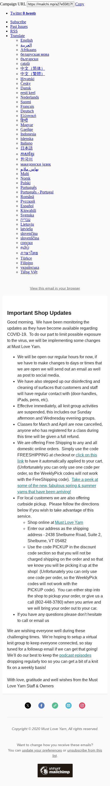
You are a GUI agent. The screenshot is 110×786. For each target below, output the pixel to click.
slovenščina (29, 238)
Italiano (26, 143)
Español (27, 206)
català (25, 63)
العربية (26, 45)
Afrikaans (28, 50)
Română (27, 196)
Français (27, 106)
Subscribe (18, 22)
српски (26, 242)
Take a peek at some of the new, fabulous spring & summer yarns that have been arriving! (57, 485)
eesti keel (27, 92)
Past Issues (19, 26)
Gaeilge (26, 129)
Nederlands (29, 97)
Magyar (26, 125)
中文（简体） (32, 68)
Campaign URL (13, 4)
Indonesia (28, 134)
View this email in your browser (55, 288)
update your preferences (42, 750)
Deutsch (27, 111)
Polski (25, 183)
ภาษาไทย (29, 253)
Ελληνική (28, 115)
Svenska (27, 215)
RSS (14, 31)
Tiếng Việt (28, 272)
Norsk (25, 178)
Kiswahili (28, 210)
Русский (27, 201)
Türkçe (26, 258)
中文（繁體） (32, 74)
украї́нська (29, 267)
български (29, 59)
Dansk (25, 88)
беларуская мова (34, 54)
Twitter (23, 13)
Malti (24, 173)
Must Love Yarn (69, 522)
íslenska (26, 138)
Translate (17, 35)
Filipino (26, 263)
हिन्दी (24, 120)
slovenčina (29, 233)
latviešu (26, 229)
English (26, 40)
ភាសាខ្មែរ (27, 154)
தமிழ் (24, 247)
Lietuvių (27, 224)
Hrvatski (27, 79)
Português (28, 187)
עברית (25, 219)
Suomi (25, 102)
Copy (79, 4)
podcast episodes (75, 655)
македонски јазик (35, 164)
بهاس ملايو (29, 169)
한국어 (26, 159)
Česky (25, 83)
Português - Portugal (36, 192)
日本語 (26, 148)
